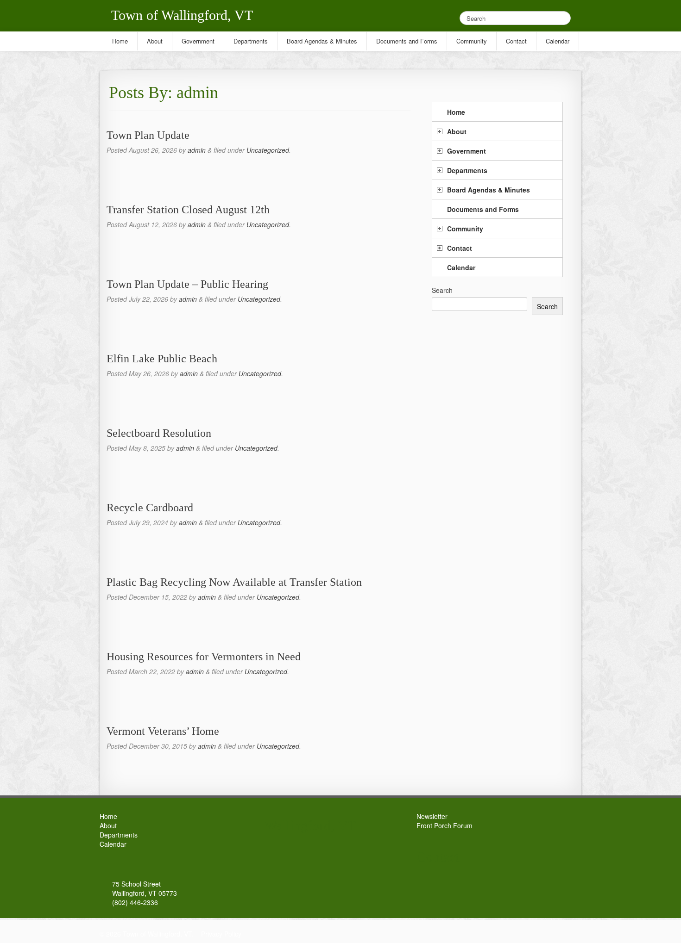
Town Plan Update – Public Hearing (187, 284)
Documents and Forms (483, 209)
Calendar (461, 267)
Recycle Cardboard (150, 508)
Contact (459, 248)
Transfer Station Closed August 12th (188, 210)
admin (197, 150)
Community (465, 228)
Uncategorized (267, 150)
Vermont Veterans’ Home (163, 731)
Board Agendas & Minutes (488, 189)
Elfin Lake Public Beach (162, 359)
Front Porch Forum (444, 825)
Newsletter (432, 816)
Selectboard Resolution (159, 433)
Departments (467, 170)
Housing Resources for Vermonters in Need (204, 657)
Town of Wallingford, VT (182, 15)
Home (456, 112)
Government (466, 150)
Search (442, 290)
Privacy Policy (221, 933)
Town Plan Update (148, 135)
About (457, 131)
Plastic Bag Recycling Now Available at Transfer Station (234, 582)
